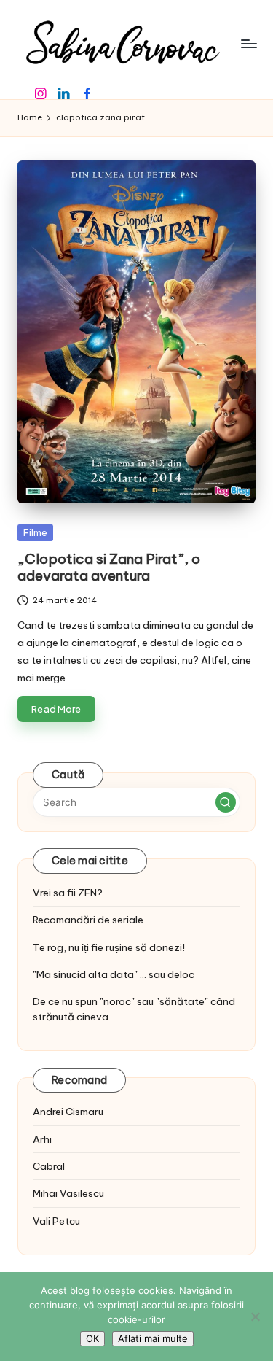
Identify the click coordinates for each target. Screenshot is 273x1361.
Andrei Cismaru (68, 1111)
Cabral (49, 1166)
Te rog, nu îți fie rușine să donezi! (109, 947)
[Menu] (248, 43)
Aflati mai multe (153, 1338)
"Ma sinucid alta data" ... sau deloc (113, 974)
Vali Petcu (56, 1221)
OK (92, 1338)
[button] (225, 802)
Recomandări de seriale (88, 919)
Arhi (42, 1139)
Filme (35, 532)
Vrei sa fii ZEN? (68, 892)
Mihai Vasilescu (68, 1193)
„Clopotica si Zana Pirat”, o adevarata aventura (108, 567)
